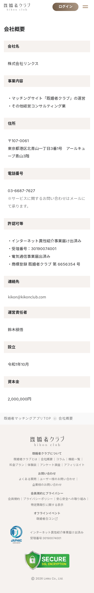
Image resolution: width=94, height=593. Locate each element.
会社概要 (47, 459)
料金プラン (16, 465)
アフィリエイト (74, 465)
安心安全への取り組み (71, 499)
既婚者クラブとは (25, 459)
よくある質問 (28, 479)
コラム (60, 459)
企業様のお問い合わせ (47, 484)
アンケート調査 (50, 465)
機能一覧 (74, 459)
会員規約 (14, 499)
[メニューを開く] (85, 6)
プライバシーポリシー (38, 499)
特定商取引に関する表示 (47, 505)
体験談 (32, 465)
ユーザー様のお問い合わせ (57, 479)
